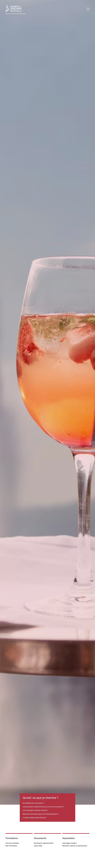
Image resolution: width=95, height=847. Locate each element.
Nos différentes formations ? (33, 803)
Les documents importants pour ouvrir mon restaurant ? (43, 807)
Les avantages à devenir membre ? (35, 810)
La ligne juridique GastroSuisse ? (34, 817)
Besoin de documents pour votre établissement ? (41, 814)
